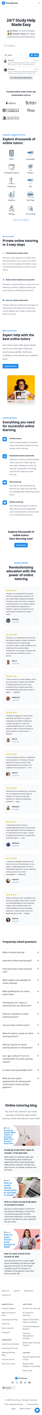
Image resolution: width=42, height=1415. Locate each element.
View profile (15, 622)
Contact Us (6, 1295)
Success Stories (8, 1359)
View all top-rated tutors (22, 78)
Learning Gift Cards (10, 1348)
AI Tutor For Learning (31, 1308)
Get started (21, 545)
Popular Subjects (9, 1308)
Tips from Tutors (8, 1363)
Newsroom (28, 1291)
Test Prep (5, 1324)
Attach (10, 55)
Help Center (27, 1370)
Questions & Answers (10, 1344)
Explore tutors (10, 366)
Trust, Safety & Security (13, 1404)
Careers (17, 1291)
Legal (13, 1408)
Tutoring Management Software (28, 1336)
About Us (5, 1291)
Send (35, 55)
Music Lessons (8, 1328)
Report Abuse (25, 1408)
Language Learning (9, 1319)
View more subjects (21, 220)
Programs (6, 1332)
